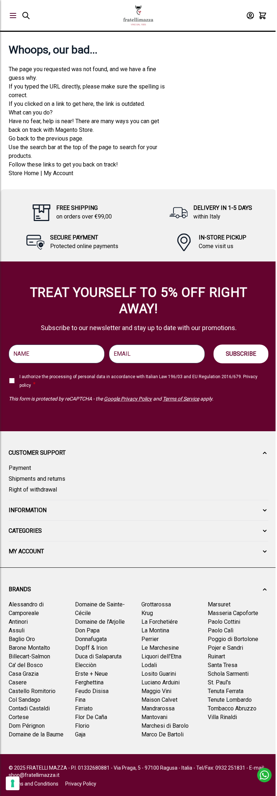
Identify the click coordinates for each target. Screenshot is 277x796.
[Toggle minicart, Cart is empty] (262, 15)
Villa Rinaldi (222, 717)
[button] (138, 453)
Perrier (150, 639)
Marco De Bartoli (162, 734)
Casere (18, 682)
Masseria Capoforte (233, 613)
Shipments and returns (37, 478)
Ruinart (216, 656)
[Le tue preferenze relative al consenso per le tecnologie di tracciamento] (12, 783)
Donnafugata (91, 639)
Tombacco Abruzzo (232, 708)
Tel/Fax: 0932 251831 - (222, 768)
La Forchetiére (159, 621)
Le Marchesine (160, 647)
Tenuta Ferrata (225, 691)
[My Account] (250, 15)
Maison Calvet (159, 699)
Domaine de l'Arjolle (100, 621)
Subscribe (241, 353)
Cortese (19, 717)
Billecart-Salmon (29, 656)
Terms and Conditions (33, 784)
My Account (58, 173)
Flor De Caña (91, 717)
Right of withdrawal (33, 489)
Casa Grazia (24, 673)
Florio (82, 725)
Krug (147, 613)
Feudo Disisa (92, 691)
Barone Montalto (29, 647)
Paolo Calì (220, 630)
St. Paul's (219, 682)
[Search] (26, 15)
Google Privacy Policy (128, 399)
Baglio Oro (22, 639)
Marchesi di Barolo (165, 725)
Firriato (84, 708)
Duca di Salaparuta (98, 656)
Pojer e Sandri (225, 647)
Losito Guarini (158, 673)
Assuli (17, 630)
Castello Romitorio (32, 691)
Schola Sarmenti (228, 673)
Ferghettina (89, 682)
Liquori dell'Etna (161, 656)
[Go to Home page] (138, 15)
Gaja (80, 734)
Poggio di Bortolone (233, 639)
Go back (19, 138)
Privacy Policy (80, 784)
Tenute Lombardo (230, 699)
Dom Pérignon (27, 725)
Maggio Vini (156, 691)
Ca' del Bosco (26, 665)
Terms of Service (181, 399)
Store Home (24, 173)
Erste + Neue (91, 673)
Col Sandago (24, 699)
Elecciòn (85, 665)
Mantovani (154, 717)
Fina (80, 699)
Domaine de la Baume (36, 734)
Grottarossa (156, 604)
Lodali (149, 665)
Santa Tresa (222, 665)
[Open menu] (13, 15)
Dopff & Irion (91, 647)
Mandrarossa (158, 708)
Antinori (18, 621)
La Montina (155, 630)
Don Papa (87, 630)
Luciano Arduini (160, 682)
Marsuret (219, 604)
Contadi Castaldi (29, 708)
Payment (20, 467)
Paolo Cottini (224, 621)
